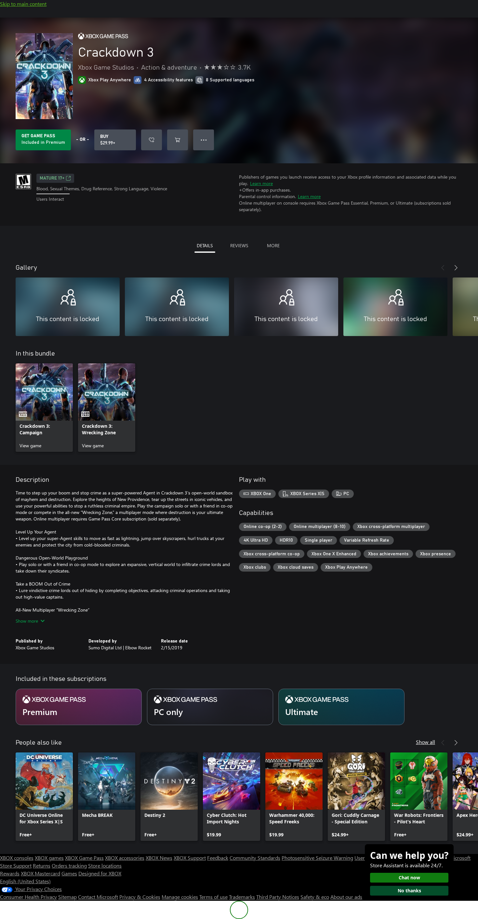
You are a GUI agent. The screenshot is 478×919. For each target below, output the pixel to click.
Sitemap (67, 896)
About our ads (346, 896)
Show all (425, 741)
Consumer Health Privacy (28, 896)
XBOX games (49, 857)
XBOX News (159, 857)
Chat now (409, 877)
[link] (44, 407)
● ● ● (204, 140)
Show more (27, 621)
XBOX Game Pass (84, 857)
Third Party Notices (277, 896)
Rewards (10, 873)
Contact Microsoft (98, 896)
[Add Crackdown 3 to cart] (177, 139)
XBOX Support (190, 857)
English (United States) (25, 881)
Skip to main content (23, 3)
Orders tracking (69, 865)
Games (69, 873)
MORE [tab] (273, 245)
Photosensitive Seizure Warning (317, 857)
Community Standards (255, 857)
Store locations (105, 865)
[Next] (455, 267)
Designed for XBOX (99, 873)
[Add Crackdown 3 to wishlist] (151, 139)
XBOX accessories (124, 857)
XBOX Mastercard (40, 873)
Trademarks (242, 896)
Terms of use (213, 896)
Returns (41, 865)
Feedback (217, 857)
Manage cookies (180, 896)
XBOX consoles (16, 857)
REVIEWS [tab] (239, 245)
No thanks (409, 890)
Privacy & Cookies (139, 896)
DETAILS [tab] (205, 245)
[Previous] (442, 267)
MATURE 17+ (52, 178)
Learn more (261, 183)
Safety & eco (314, 896)
